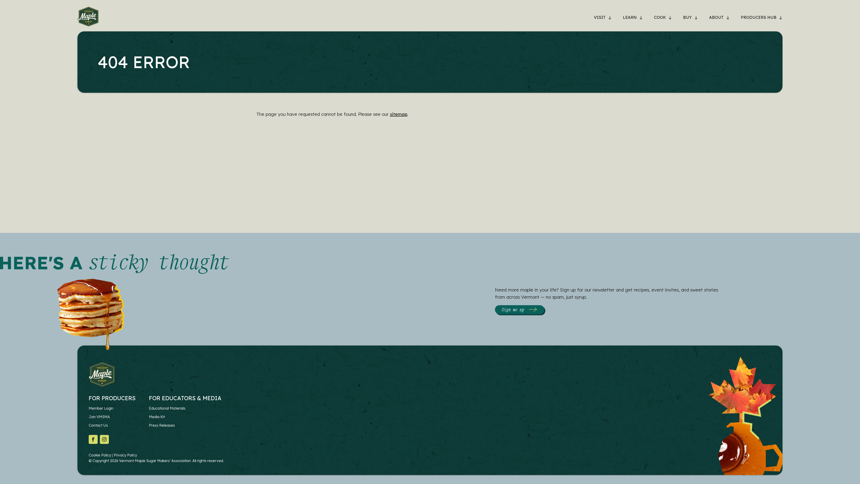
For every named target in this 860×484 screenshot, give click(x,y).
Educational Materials (167, 408)
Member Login (101, 408)
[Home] (88, 17)
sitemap (398, 114)
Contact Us (98, 425)
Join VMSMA (99, 417)
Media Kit (157, 417)
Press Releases (162, 425)
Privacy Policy (125, 455)
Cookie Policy (100, 455)
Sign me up (513, 309)
